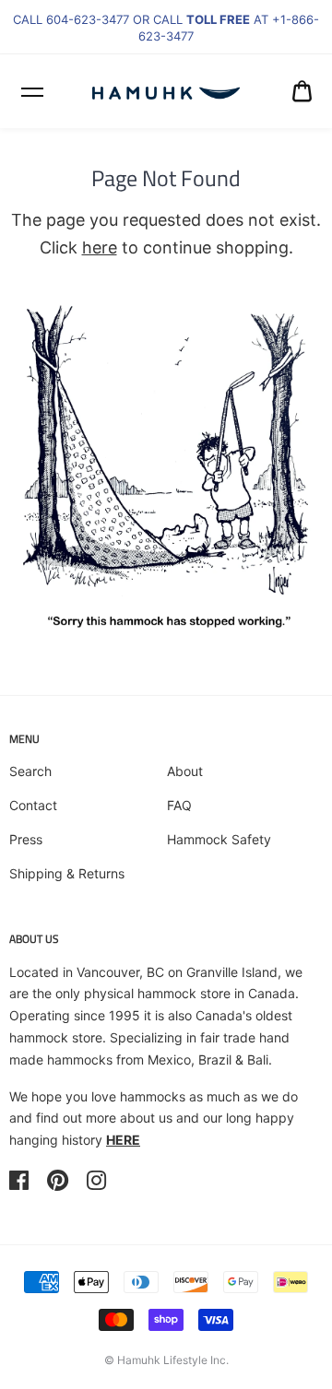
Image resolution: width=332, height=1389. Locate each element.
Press (25, 839)
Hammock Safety (219, 839)
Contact (33, 805)
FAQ (179, 805)
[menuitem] (302, 91)
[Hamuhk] (166, 91)
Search (30, 771)
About (185, 771)
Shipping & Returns (67, 873)
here (99, 247)
